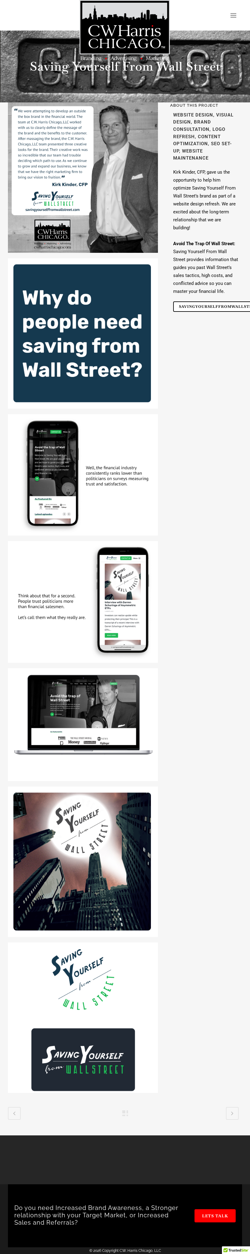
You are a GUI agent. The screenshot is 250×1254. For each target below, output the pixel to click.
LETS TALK (215, 1215)
